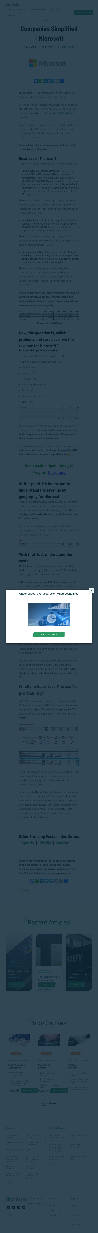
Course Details (48, 635)
